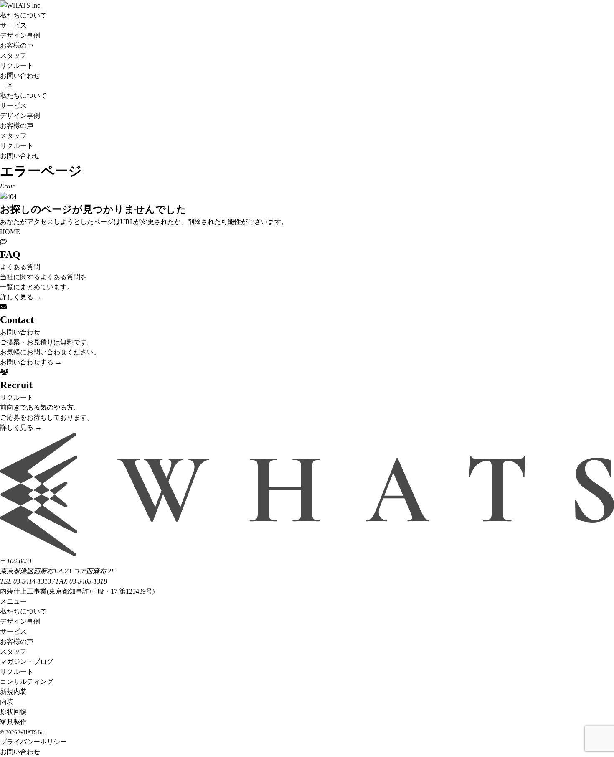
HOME (10, 231)
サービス (13, 25)
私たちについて (23, 15)
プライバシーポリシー (33, 741)
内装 (6, 701)
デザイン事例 (20, 35)
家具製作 (13, 721)
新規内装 (13, 691)
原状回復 (13, 711)
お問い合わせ (20, 75)
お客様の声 (16, 45)
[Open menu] (6, 86)
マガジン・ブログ (26, 661)
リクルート (16, 65)
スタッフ (13, 55)
